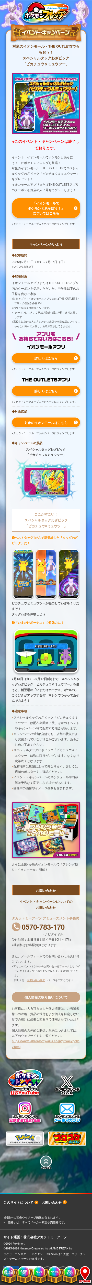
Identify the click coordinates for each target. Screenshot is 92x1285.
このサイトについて (18, 1202)
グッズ (38, 1275)
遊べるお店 (82, 1275)
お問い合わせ (52, 1202)
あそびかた (23, 1275)
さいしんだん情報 (8, 1275)
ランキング (68, 1275)
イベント (53, 1275)
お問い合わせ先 (36, 980)
